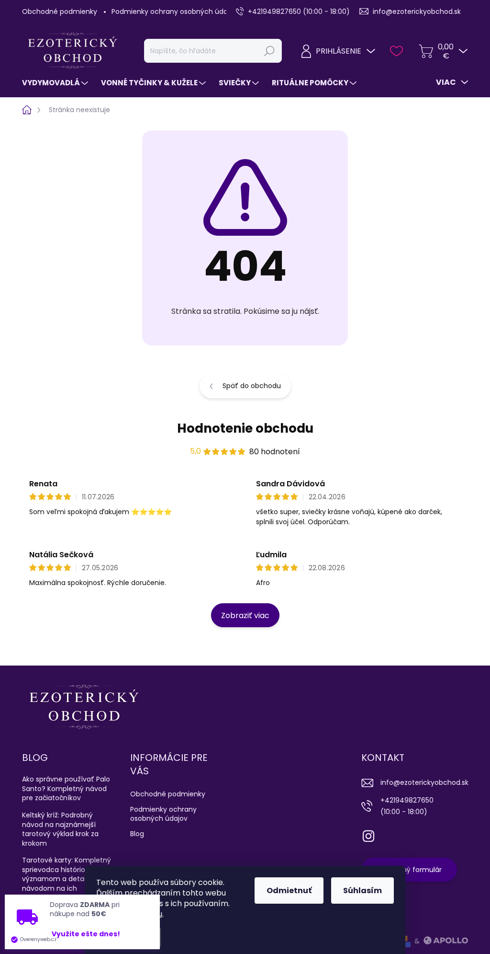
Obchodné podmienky (59, 11)
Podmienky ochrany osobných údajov (174, 11)
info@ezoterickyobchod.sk (424, 782)
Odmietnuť (289, 890)
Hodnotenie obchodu (245, 428)
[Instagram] (368, 834)
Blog (137, 834)
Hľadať (269, 51)
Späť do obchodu (252, 386)
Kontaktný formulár (409, 869)
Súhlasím (362, 890)
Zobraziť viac (245, 615)
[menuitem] (56, 83)
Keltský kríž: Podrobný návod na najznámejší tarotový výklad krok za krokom (60, 829)
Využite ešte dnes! (86, 934)
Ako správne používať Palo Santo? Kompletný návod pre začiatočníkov (66, 788)
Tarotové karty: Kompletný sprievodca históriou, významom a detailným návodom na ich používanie (66, 878)
